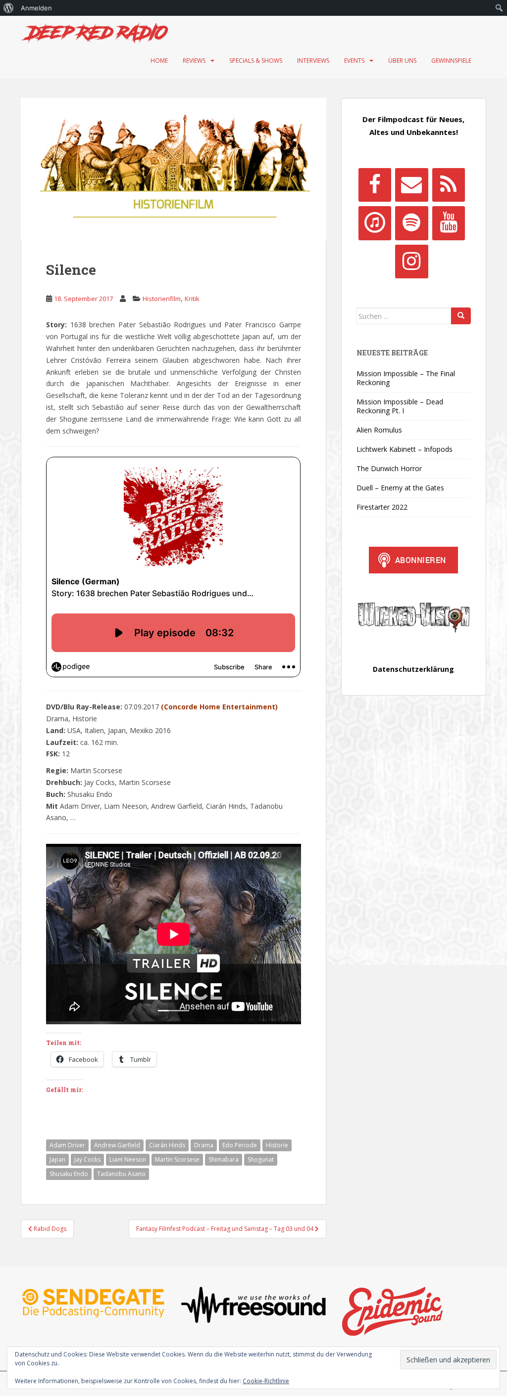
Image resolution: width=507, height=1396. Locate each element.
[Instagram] (411, 261)
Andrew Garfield (117, 1145)
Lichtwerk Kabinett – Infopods (404, 449)
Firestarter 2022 (381, 507)
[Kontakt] (411, 185)
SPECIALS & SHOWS (255, 60)
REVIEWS (194, 60)
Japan (57, 1159)
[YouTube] (448, 223)
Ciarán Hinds (167, 1145)
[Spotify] (411, 223)
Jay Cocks (87, 1159)
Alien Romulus (379, 430)
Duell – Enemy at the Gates (400, 487)
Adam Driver (67, 1145)
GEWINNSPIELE (451, 60)
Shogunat (261, 1159)
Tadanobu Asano (121, 1174)
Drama (203, 1145)
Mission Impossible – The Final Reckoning (405, 378)
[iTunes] (374, 223)
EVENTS (354, 60)
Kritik (192, 298)
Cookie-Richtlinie (266, 1381)
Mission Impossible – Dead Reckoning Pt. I (399, 406)
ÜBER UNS (402, 60)
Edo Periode (239, 1145)
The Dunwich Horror (389, 468)
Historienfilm (162, 298)
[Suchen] (461, 315)
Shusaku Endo (69, 1174)
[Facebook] (374, 185)
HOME (159, 60)
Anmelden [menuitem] (36, 8)
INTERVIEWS (313, 60)
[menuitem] (8, 8)
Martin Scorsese (177, 1159)
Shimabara (223, 1159)
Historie (277, 1145)
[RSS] (448, 185)
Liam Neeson (127, 1159)
